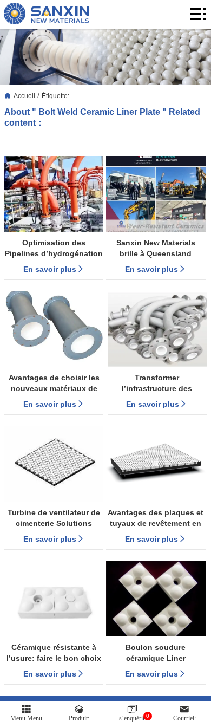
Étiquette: (55, 96)
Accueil (24, 96)
